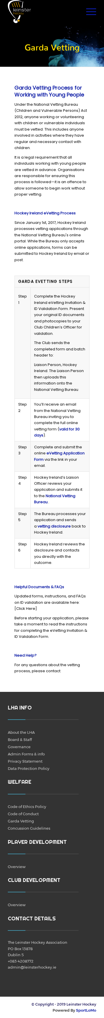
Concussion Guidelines (29, 828)
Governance (19, 746)
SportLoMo (86, 1010)
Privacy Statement (25, 761)
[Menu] (88, 11)
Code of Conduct (23, 813)
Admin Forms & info (26, 754)
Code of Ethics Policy (27, 806)
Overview (16, 866)
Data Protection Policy (28, 768)
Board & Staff (20, 739)
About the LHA (21, 732)
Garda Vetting (21, 821)
